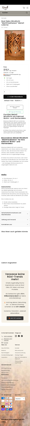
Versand (14, 70)
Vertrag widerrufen (6, 389)
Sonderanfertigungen (7, 355)
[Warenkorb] (24, 7)
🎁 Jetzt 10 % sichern (15, 318)
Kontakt (17, 348)
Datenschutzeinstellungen (8, 385)
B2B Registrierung (6, 368)
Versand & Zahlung (20, 352)
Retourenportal (19, 350)
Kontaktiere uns (7, 224)
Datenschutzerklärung (7, 382)
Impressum (4, 378)
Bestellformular (5, 370)
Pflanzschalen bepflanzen (19, 362)
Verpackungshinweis (7, 387)
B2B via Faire (4, 372)
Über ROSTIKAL (5, 348)
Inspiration (4, 357)
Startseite (3, 18)
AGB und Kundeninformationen (9, 380)
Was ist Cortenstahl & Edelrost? (21, 358)
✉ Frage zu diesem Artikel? (15, 107)
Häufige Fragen (19, 355)
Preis (5, 67)
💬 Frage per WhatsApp (15, 112)
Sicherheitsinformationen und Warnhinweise (11, 213)
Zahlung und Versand (9, 219)
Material (3, 350)
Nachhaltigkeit (5, 352)
